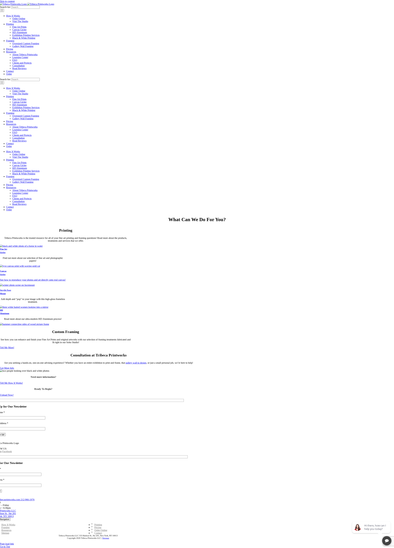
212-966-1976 (27, 499)
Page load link (7, 543)
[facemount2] (17, 285)
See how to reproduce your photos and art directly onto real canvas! (33, 280)
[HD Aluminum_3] (24, 307)
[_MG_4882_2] (24, 324)
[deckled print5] (21, 246)
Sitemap (105, 538)
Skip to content (7, 1)
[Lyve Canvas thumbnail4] (20, 266)
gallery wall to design (136, 362)
